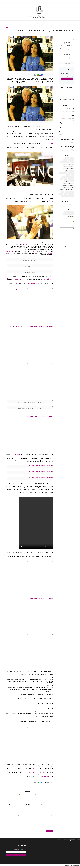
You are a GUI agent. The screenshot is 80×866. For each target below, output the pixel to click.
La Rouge (16, 283)
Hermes (71, 168)
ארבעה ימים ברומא (70, 108)
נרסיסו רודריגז (71, 193)
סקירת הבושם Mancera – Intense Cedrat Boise (67, 147)
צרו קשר (12, 21)
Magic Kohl (50, 278)
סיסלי (65, 193)
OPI (72, 174)
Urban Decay (71, 179)
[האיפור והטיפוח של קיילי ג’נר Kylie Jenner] (13, 798)
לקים (53, 21)
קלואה (61, 193)
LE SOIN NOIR (27, 244)
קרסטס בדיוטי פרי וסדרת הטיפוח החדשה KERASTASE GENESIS (60, 126)
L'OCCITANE (66, 168)
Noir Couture (13, 278)
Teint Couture (32, 251)
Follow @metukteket (75, 840)
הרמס (72, 189)
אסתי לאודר (71, 185)
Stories (7, 484)
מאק (62, 191)
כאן (23, 705)
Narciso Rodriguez (63, 172)
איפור (68, 21)
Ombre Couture (17, 279)
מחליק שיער (71, 214)
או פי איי (72, 181)
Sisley (68, 174)
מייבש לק (65, 214)
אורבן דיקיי (66, 181)
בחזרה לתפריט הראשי (9, 861)
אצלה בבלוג (43, 770)
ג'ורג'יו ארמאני (65, 185)
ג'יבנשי (72, 187)
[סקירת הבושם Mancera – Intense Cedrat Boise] (29, 798)
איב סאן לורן (71, 183)
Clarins (72, 162)
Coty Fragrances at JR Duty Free (67, 140)
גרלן (67, 187)
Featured (64, 164)
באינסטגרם (28, 550)
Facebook (19, 21)
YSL (65, 179)
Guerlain (65, 166)
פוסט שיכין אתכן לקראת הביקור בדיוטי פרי (37, 766)
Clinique (66, 162)
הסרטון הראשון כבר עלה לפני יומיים (29, 774)
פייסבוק (41, 776)
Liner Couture (32, 278)
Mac (66, 170)
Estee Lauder (71, 164)
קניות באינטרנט (45, 21)
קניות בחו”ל (37, 21)
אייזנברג (65, 183)
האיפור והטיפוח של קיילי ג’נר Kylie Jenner (67, 115)
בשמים (58, 21)
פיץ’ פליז (34, 768)
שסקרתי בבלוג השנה (31, 281)
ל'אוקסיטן (71, 191)
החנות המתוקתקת (28, 21)
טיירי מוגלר (61, 189)
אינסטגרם (46, 776)
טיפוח (63, 21)
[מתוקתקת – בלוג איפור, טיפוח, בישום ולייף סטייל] (40, 11)
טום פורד (67, 189)
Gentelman (17, 454)
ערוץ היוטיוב (31, 772)
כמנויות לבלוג (38, 772)
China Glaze (71, 160)
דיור (64, 187)
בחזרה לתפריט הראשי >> (47, 779)
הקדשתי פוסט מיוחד (32, 131)
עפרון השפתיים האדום (33, 283)
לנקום (67, 191)
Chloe (65, 160)
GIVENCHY (71, 166)
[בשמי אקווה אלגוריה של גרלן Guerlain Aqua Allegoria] (45, 798)
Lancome (71, 170)
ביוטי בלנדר (67, 212)
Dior (62, 162)
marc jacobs (71, 172)
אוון (61, 179)
